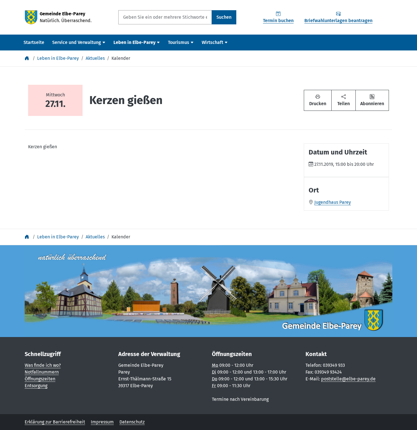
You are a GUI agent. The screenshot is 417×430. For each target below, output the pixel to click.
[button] (343, 100)
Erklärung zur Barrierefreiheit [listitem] (55, 422)
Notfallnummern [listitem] (42, 372)
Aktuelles (95, 58)
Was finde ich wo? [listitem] (43, 365)
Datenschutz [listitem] (132, 422)
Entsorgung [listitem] (36, 385)
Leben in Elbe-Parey (58, 58)
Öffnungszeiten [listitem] (40, 379)
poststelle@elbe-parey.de (348, 379)
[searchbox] (165, 17)
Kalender (120, 58)
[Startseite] (27, 58)
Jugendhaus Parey (332, 202)
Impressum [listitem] (102, 422)
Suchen (223, 17)
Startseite (34, 42)
